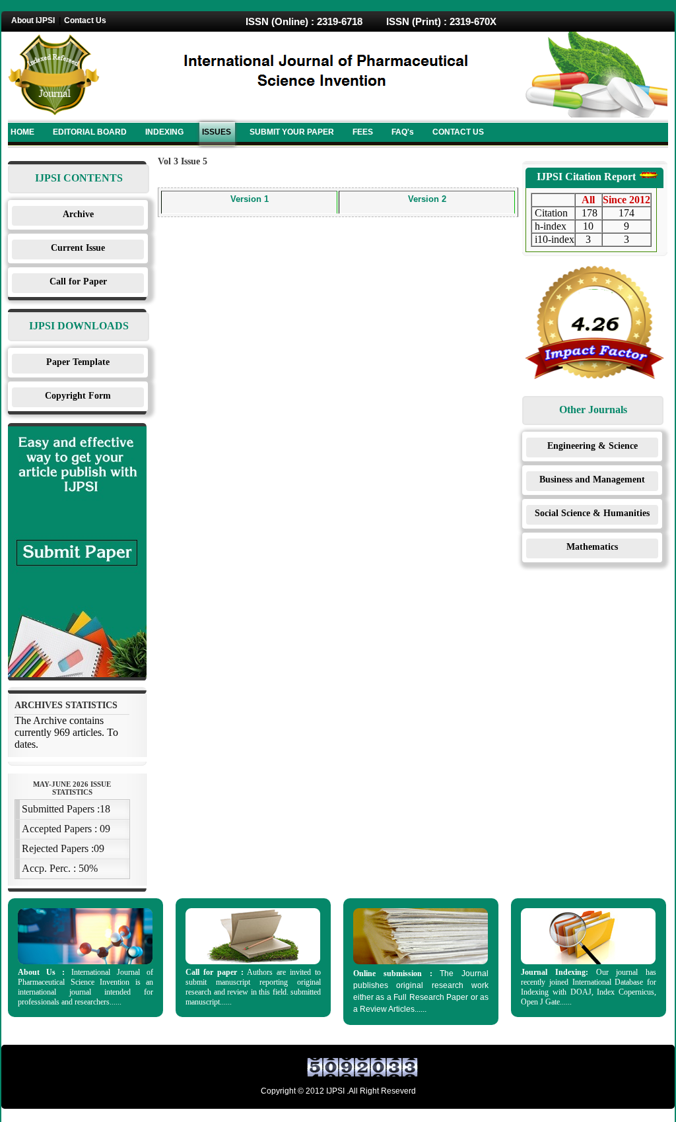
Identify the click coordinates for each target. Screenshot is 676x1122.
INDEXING (164, 132)
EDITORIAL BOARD (90, 132)
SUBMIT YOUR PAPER (292, 132)
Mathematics (592, 547)
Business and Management (592, 479)
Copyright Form (78, 396)
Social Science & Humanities (592, 513)
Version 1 (249, 199)
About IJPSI (33, 20)
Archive (78, 214)
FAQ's (402, 132)
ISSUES (216, 132)
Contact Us (85, 20)
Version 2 (427, 199)
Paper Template (78, 362)
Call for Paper (78, 281)
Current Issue (78, 248)
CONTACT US (458, 132)
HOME (22, 132)
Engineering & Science (592, 446)
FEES (363, 132)
